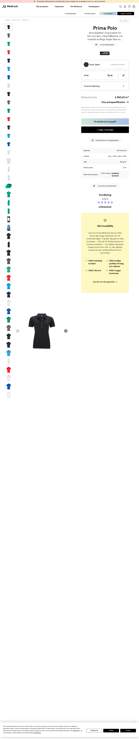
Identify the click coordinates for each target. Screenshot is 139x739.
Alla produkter (42, 6)
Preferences (94, 730)
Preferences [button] (37, 733)
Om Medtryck (76, 6)
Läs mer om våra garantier (104, 282)
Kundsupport (94, 6)
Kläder (7, 20)
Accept (128, 730)
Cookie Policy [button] (76, 730)
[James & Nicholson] (105, 53)
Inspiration (59, 6)
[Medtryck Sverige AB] (10, 6)
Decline (111, 730)
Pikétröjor (15, 20)
